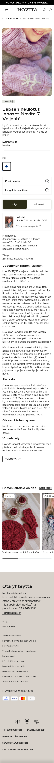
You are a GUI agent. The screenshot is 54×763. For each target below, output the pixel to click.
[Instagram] (36, 721)
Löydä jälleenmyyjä (13, 661)
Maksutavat (8, 656)
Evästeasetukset (36, 730)
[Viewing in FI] (6, 166)
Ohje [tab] (14, 204)
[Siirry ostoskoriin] (50, 9)
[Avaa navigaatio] (6, 9)
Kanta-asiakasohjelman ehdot (18, 749)
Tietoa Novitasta (11, 635)
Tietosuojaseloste (12, 730)
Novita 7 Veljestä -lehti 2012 (31, 220)
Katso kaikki (45, 488)
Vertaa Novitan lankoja (15, 681)
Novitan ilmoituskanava (15, 671)
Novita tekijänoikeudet (14, 736)
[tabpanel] (27, 337)
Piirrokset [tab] (39, 204)
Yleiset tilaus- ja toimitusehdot (19, 651)
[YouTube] (27, 721)
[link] (27, 221)
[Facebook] (17, 721)
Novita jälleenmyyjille (13, 666)
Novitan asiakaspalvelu (14, 593)
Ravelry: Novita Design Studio (19, 641)
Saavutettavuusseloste (15, 743)
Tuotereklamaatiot (11, 613)
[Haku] (44, 9)
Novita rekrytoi (10, 646)
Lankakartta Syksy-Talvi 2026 (19, 676)
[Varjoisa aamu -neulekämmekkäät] (21, 523)
